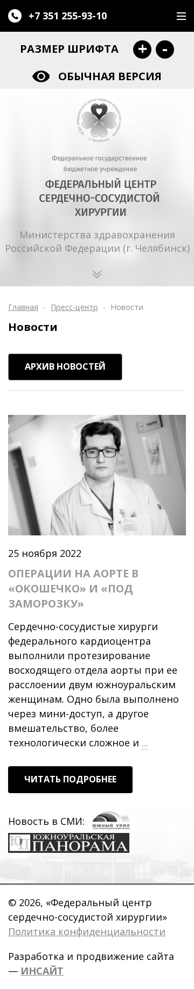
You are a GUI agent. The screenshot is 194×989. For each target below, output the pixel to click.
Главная (23, 307)
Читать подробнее (70, 779)
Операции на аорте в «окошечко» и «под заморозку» (73, 588)
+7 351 (68, 15)
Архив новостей (65, 366)
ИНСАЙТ (42, 970)
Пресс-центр (74, 307)
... (145, 743)
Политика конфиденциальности (86, 931)
